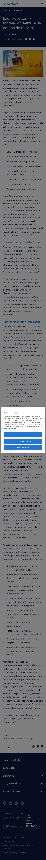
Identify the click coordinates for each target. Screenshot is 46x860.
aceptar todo (23, 447)
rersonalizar (23, 434)
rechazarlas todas (23, 441)
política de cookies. (10, 428)
